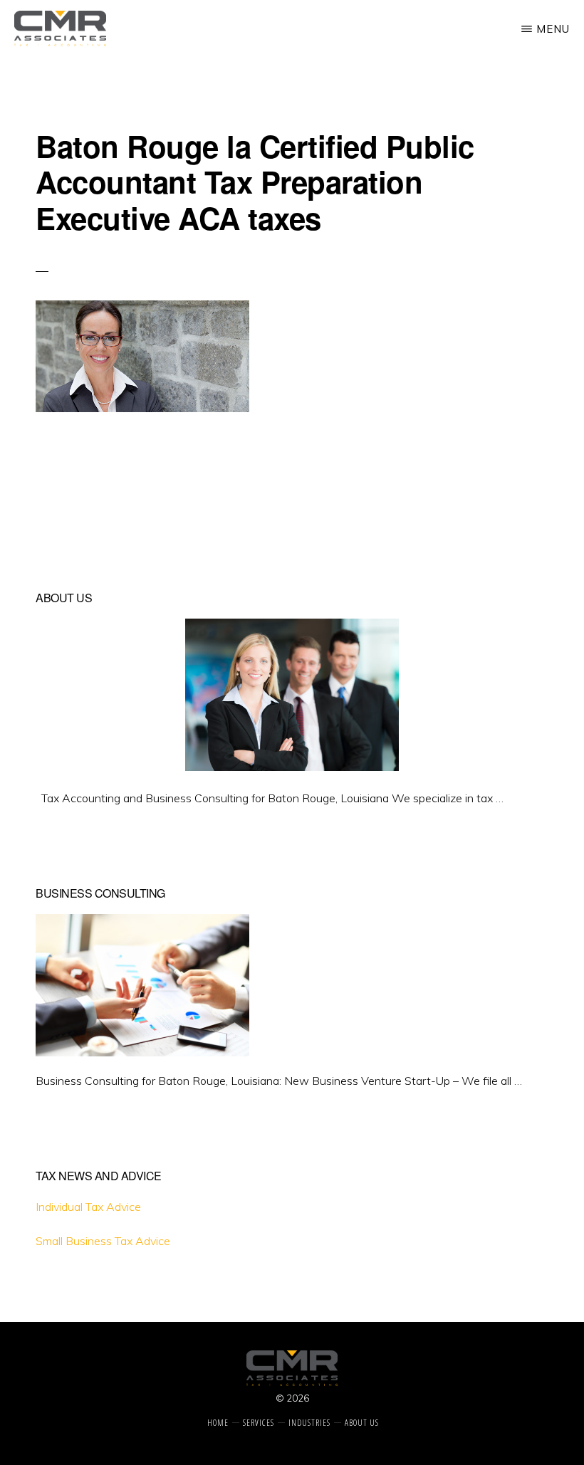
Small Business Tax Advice (103, 1241)
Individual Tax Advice (88, 1206)
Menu (553, 29)
